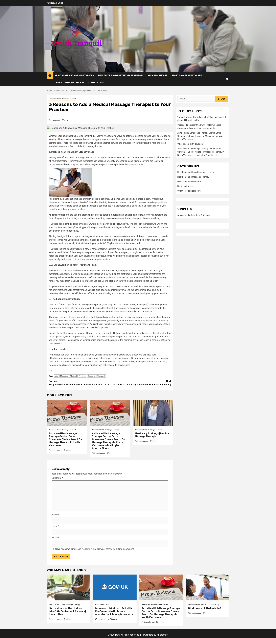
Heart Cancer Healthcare (186, 75)
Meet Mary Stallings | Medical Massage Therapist (152, 435)
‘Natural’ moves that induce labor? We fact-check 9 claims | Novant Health (67, 611)
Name (55, 514)
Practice (82, 376)
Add (56, 376)
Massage (64, 376)
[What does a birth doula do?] (207, 587)
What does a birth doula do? (190, 144)
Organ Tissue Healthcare (69, 82)
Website (56, 537)
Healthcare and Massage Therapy (74, 75)
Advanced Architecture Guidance (193, 215)
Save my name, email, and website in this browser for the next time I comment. (94, 549)
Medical (73, 376)
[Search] (227, 79)
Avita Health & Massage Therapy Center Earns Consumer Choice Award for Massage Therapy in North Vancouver (65, 439)
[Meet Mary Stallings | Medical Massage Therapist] (153, 413)
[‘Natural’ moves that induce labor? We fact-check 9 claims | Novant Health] (68, 587)
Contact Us (95, 82)
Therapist (101, 376)
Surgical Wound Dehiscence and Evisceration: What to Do (79, 383)
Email (55, 526)
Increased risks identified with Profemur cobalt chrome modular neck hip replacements (114, 611)
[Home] (50, 76)
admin (66, 120)
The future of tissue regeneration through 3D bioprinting (141, 383)
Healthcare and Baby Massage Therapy (120, 75)
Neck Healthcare (157, 75)
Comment (57, 478)
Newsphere (147, 634)
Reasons (91, 376)
